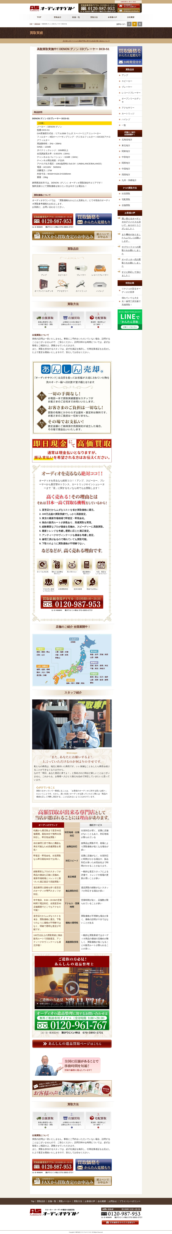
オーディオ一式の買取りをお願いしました (131, 262)
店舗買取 (126, 205)
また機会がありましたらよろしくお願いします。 (131, 237)
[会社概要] (131, 17)
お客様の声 (90, 1201)
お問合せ (112, 1201)
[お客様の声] (112, 17)
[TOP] (39, 17)
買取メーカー (65, 1201)
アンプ (125, 75)
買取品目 (41, 1201)
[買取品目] (57, 17)
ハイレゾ (126, 119)
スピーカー (127, 81)
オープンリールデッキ (131, 100)
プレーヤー (127, 87)
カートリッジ (128, 113)
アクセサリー (128, 108)
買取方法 (78, 1201)
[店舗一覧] (76, 17)
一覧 (124, 125)
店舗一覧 (52, 1201)
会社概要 (102, 1201)
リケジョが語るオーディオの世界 (131, 290)
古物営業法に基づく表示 (128, 2)
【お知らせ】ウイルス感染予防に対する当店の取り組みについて (86, 41)
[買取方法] (94, 17)
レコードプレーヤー (131, 93)
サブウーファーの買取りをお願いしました (131, 250)
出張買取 (126, 193)
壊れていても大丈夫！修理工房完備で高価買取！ (131, 301)
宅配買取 (126, 199)
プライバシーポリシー (129, 1201)
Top (32, 1201)
